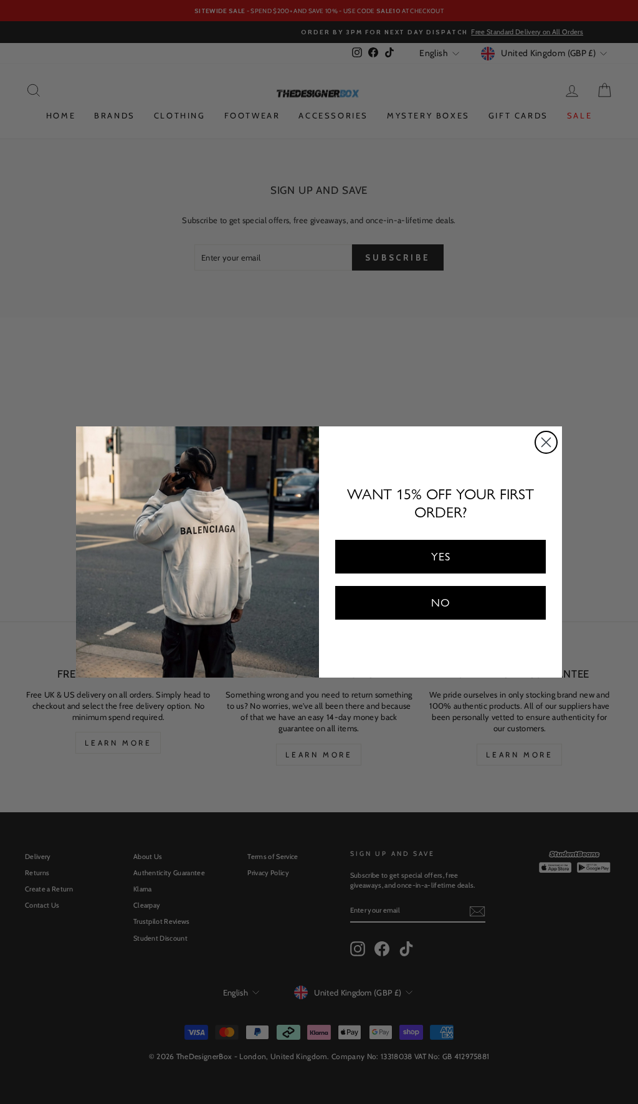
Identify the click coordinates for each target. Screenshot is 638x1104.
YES (440, 556)
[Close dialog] (546, 442)
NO (440, 602)
